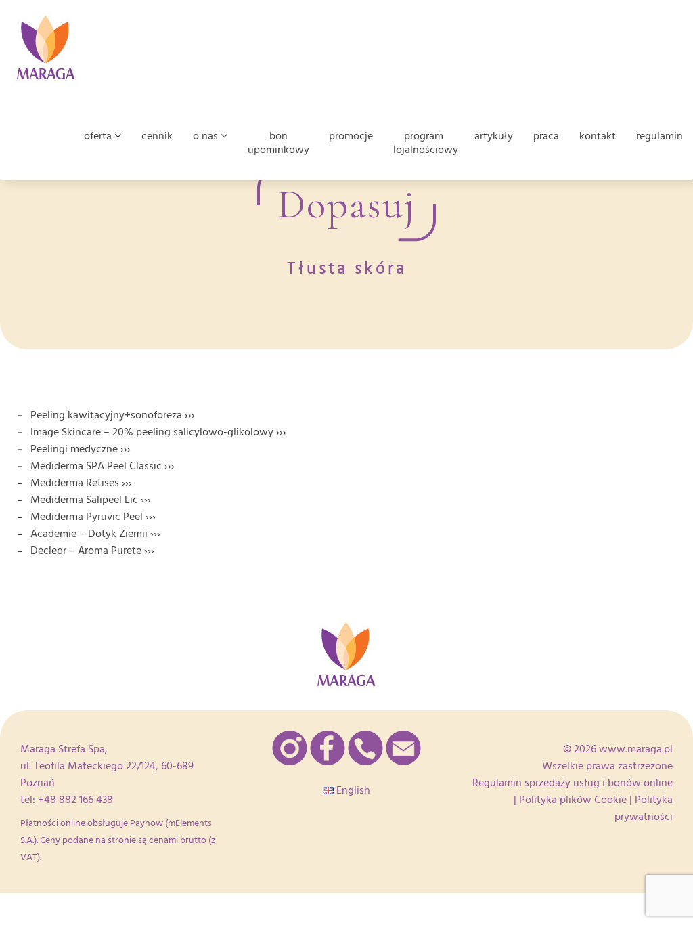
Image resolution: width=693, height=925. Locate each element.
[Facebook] (327, 748)
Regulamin (659, 136)
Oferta (99, 136)
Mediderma (58, 482)
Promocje (351, 136)
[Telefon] (365, 748)
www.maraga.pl (636, 749)
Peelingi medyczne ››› (80, 449)
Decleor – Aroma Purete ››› (92, 550)
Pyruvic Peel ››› (121, 516)
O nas (207, 136)
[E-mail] (403, 748)
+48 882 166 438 (75, 799)
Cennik (157, 136)
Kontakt (597, 136)
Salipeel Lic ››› (118, 499)
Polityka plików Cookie (573, 799)
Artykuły (493, 136)
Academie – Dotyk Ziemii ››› (95, 533)
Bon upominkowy (278, 143)
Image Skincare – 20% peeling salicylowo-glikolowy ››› (158, 432)
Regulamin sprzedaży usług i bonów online (572, 782)
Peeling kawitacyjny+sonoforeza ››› (112, 415)
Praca (546, 136)
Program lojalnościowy (425, 143)
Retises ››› (109, 482)
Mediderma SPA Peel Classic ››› (102, 465)
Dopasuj (346, 204)
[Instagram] (289, 748)
